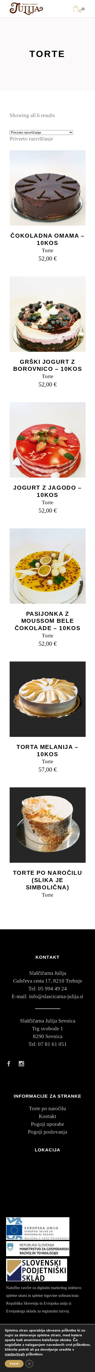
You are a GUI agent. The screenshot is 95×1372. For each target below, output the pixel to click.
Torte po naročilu (47, 1108)
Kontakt (47, 1116)
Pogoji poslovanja (47, 1132)
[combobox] (31, 139)
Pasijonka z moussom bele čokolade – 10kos (48, 621)
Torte (47, 250)
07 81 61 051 (52, 1044)
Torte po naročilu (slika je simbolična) (47, 880)
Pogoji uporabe (47, 1124)
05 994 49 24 (52, 989)
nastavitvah (15, 1354)
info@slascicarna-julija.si (56, 996)
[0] (75, 9)
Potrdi (14, 1364)
